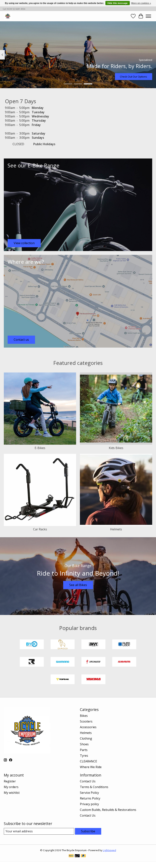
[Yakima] (93, 679)
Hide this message (117, 3)
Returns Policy (90, 798)
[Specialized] (93, 662)
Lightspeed (109, 850)
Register (10, 781)
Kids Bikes (116, 448)
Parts (84, 750)
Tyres (84, 755)
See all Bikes (78, 585)
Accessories (88, 727)
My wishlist (12, 793)
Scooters (86, 721)
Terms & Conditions (94, 787)
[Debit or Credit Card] (77, 856)
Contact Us (88, 781)
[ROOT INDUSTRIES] (32, 662)
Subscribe (88, 831)
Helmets (116, 529)
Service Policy (89, 793)
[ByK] (32, 644)
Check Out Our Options (133, 76)
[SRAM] (124, 662)
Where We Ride (91, 767)
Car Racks (40, 529)
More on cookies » (141, 3)
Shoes (84, 744)
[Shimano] (62, 662)
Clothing (86, 738)
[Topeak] (62, 679)
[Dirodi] (62, 644)
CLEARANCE (88, 761)
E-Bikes (40, 448)
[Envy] (93, 644)
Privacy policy (89, 804)
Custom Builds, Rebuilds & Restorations (108, 810)
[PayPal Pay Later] (83, 856)
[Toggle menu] (148, 16)
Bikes (84, 716)
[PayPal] (71, 856)
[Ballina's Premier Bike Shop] (8, 16)
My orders (11, 787)
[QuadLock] (124, 644)
